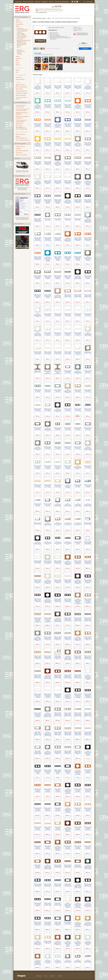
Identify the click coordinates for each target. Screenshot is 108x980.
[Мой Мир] (41, 49)
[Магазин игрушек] (22, 248)
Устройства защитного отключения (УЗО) (22, 109)
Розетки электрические (22, 29)
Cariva (17, 62)
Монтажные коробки (22, 150)
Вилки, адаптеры (21, 95)
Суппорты (19, 52)
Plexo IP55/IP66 (20, 79)
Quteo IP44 (19, 77)
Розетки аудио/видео (22, 36)
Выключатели (20, 28)
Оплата (51, 1)
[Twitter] (37, 49)
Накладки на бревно (22, 93)
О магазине (18, 1)
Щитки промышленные (23, 140)
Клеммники (19, 153)
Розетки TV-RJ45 (20, 33)
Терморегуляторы (21, 41)
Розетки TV (19, 32)
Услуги (45, 976)
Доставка (37, 1)
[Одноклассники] (39, 49)
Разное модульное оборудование (21, 120)
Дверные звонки (21, 84)
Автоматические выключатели (20, 106)
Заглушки (19, 45)
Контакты (60, 976)
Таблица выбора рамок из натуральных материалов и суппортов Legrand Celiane (82, 33)
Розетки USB (20, 39)
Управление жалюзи (22, 43)
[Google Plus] (44, 49)
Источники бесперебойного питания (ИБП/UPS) (21, 127)
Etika (17, 60)
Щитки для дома (21, 134)
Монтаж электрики (28, 1)
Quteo (17, 70)
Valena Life (19, 22)
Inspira (18, 56)
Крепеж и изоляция (21, 155)
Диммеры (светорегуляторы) (23, 40)
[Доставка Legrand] (22, 168)
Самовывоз (44, 1)
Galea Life (18, 58)
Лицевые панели (21, 51)
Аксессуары (19, 54)
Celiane (18, 26)
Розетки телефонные (22, 31)
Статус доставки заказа (41, 12)
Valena (18, 20)
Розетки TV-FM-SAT (21, 35)
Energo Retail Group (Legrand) (39, 18)
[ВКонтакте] (35, 49)
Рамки (18, 47)
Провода (18, 148)
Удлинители (19, 89)
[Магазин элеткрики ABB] (22, 233)
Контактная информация (61, 1)
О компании (38, 976)
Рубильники (19, 124)
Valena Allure (19, 24)
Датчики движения (21, 44)
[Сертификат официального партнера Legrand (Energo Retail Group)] (22, 215)
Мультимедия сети (21, 91)
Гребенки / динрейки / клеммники (22, 117)
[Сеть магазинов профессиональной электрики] (22, 185)
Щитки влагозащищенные (21, 137)
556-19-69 (56, 6)
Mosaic (18, 65)
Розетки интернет (21, 37)
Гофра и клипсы (20, 146)
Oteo (17, 72)
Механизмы (20, 50)
